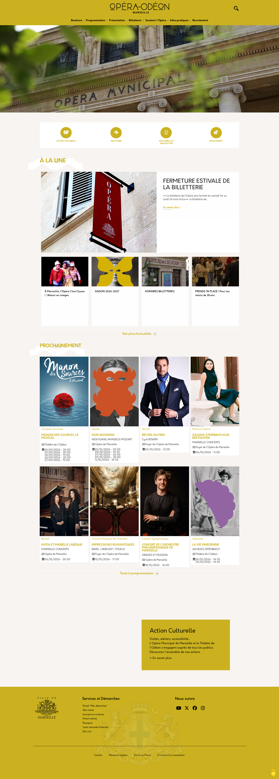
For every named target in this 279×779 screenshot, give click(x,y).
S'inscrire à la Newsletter (166, 142)
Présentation (117, 20)
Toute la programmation (136, 573)
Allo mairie (88, 710)
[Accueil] (139, 8)
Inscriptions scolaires (93, 715)
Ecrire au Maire (142, 755)
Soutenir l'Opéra (155, 20)
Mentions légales (118, 755)
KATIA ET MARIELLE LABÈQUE (61, 545)
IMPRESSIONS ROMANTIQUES (113, 545)
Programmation (95, 20)
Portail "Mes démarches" (95, 706)
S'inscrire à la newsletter (171, 755)
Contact (98, 755)
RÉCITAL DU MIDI (153, 435)
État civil (87, 732)
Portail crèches (90, 719)
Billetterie (135, 20)
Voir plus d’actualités (136, 334)
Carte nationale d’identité (95, 727)
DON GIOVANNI (103, 435)
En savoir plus (171, 207)
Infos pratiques (179, 20)
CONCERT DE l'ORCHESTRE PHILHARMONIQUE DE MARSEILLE (160, 548)
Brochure (76, 20)
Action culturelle (66, 141)
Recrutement (200, 20)
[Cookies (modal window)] (273, 773)
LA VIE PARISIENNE (205, 545)
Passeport (88, 723)
